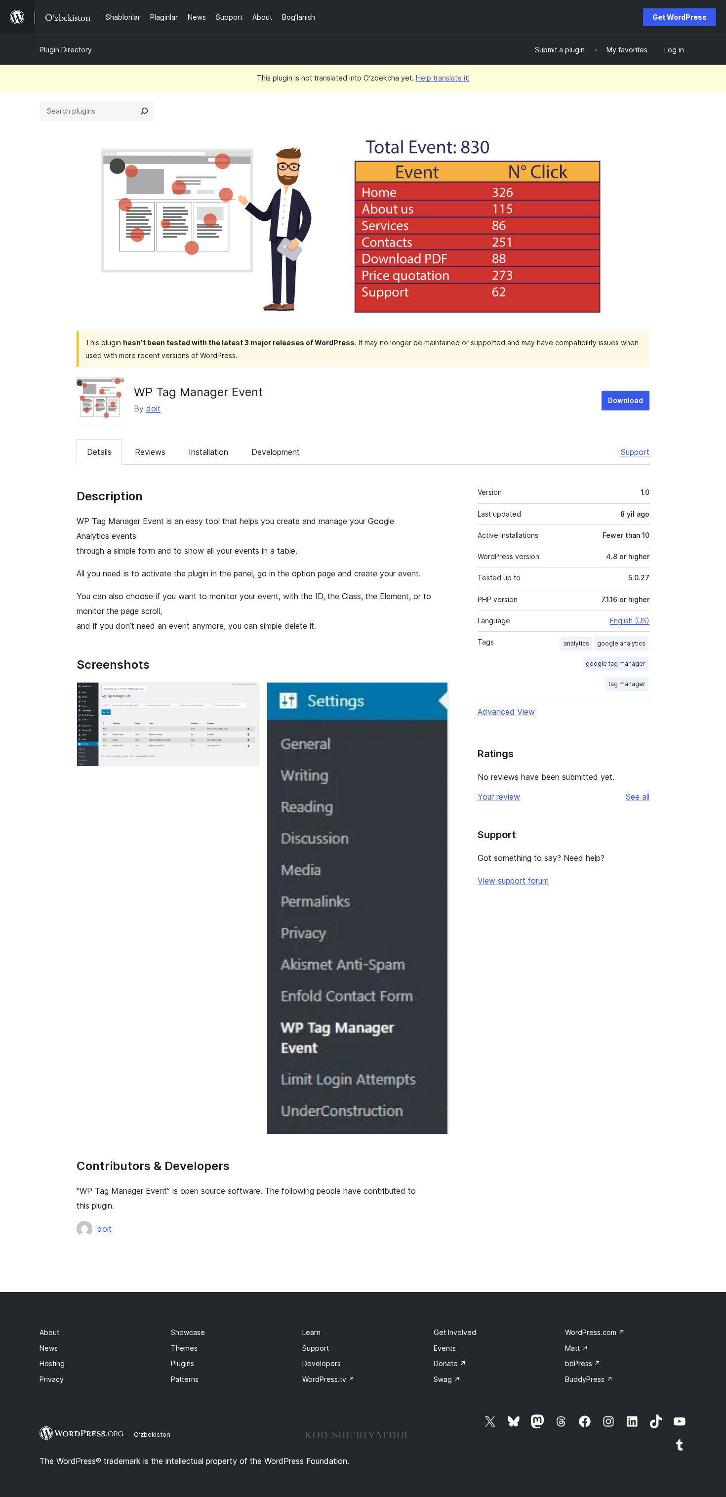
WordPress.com (595, 1332)
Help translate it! (443, 78)
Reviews (150, 452)
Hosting (52, 1363)
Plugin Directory (66, 49)
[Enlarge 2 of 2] (436, 695)
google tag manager (615, 663)
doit (153, 408)
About (49, 1332)
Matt (576, 1348)
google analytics (621, 643)
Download (625, 400)
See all (637, 797)
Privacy (52, 1379)
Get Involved (455, 1332)
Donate (450, 1363)
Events (445, 1348)
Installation (208, 452)
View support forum (513, 881)
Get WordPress (679, 17)
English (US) (629, 620)
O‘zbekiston (152, 1434)
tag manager (626, 684)
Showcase (188, 1332)
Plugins (182, 1363)
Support (635, 452)
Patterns (185, 1379)
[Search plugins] (144, 111)
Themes (184, 1348)
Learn (311, 1332)
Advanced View (506, 712)
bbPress (583, 1363)
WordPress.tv (328, 1379)
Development (275, 452)
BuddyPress (589, 1379)
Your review (499, 797)
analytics (576, 643)
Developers (321, 1363)
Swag (447, 1379)
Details (99, 452)
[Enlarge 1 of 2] (245, 695)
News (49, 1348)
